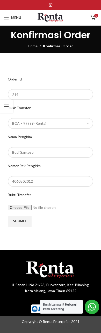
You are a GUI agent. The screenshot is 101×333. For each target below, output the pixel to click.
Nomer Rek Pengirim (24, 166)
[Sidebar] (6, 106)
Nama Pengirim (20, 137)
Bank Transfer (19, 108)
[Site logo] (51, 17)
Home (33, 46)
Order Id (15, 79)
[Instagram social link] (50, 5)
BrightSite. (68, 327)
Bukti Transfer (19, 195)
